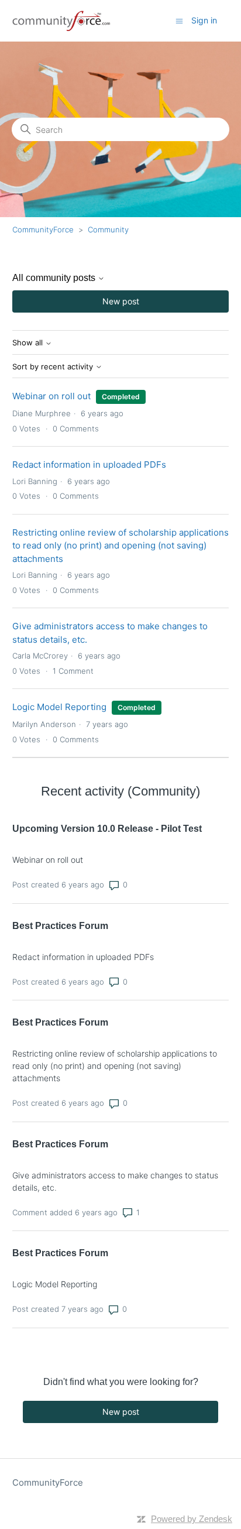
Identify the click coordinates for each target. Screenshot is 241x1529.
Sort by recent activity (53, 366)
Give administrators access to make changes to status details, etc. (115, 1181)
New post (120, 301)
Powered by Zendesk (191, 1519)
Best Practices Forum (60, 926)
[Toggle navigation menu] (179, 20)
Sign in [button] (204, 20)
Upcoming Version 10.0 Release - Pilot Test (107, 829)
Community (108, 229)
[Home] (62, 21)
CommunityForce (43, 229)
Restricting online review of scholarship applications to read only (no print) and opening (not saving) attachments (120, 545)
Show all (28, 342)
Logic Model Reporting (59, 706)
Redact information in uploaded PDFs (89, 464)
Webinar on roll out (51, 396)
